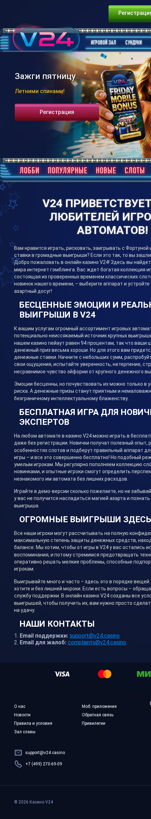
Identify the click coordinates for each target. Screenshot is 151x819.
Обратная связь (97, 714)
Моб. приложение (99, 706)
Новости (22, 714)
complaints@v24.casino (97, 642)
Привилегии (93, 723)
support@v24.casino (95, 635)
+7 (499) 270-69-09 (43, 763)
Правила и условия (33, 723)
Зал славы (24, 731)
